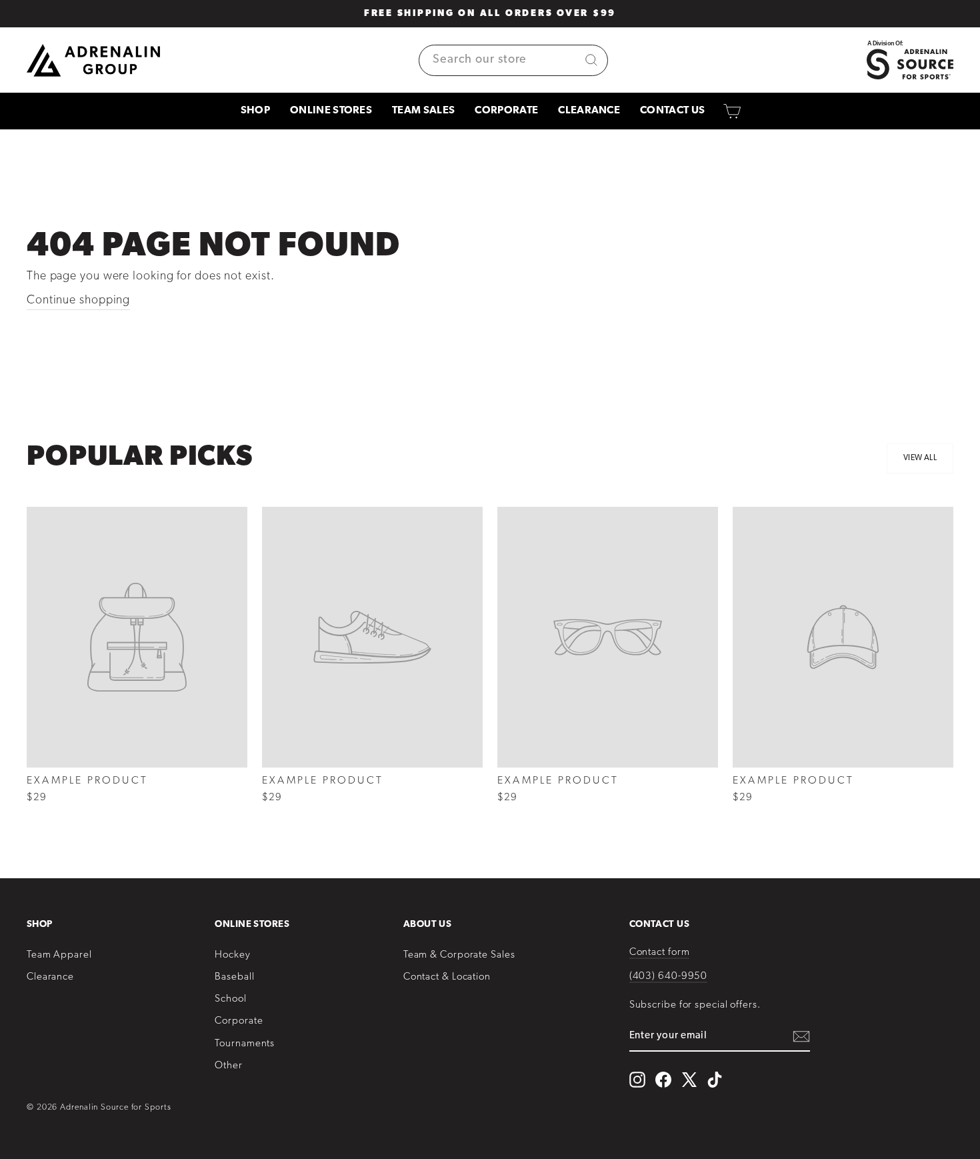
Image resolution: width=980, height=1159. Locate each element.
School (230, 999)
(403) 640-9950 (668, 977)
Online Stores (331, 110)
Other (229, 1066)
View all (920, 458)
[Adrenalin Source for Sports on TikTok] (715, 1080)
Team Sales (423, 110)
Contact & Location (447, 977)
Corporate (506, 110)
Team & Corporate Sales (459, 955)
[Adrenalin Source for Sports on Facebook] (663, 1080)
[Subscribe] (801, 1036)
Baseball (234, 977)
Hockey (232, 955)
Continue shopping (78, 301)
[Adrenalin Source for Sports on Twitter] (689, 1079)
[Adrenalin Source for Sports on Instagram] (637, 1080)
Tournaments (245, 1044)
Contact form (659, 953)
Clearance (589, 110)
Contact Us (672, 110)
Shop (255, 110)
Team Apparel (59, 955)
